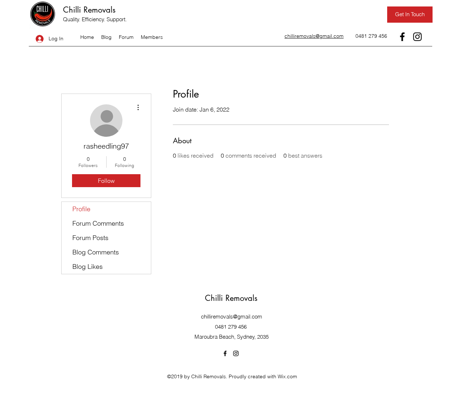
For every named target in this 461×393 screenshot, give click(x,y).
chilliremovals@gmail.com (231, 316)
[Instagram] (417, 36)
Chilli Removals (89, 10)
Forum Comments (98, 223)
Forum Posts (90, 238)
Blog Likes (87, 266)
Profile (81, 209)
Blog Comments (95, 252)
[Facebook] (402, 36)
